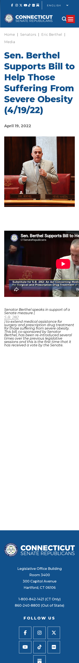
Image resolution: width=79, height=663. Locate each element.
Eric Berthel (51, 35)
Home (9, 35)
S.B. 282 (11, 317)
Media (9, 42)
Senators (28, 35)
